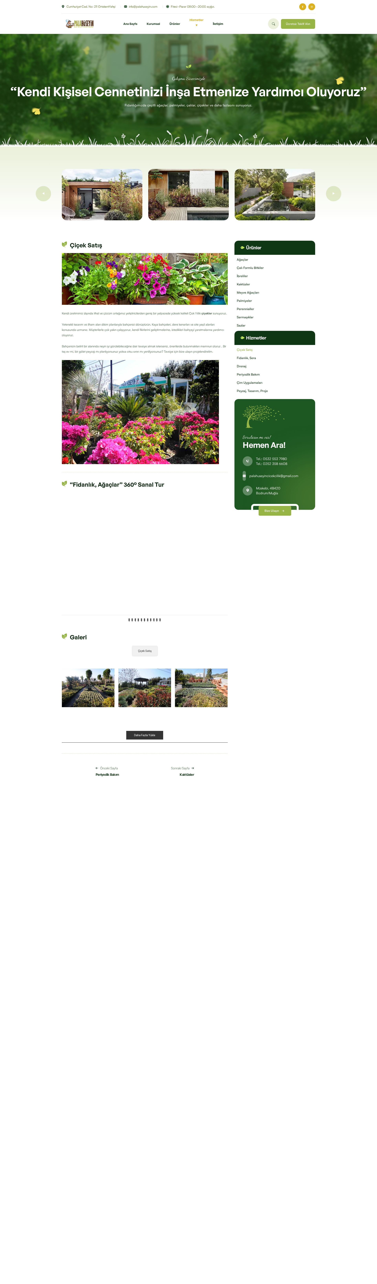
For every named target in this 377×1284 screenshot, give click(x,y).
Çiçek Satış (145, 650)
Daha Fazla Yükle (144, 735)
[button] (43, 193)
